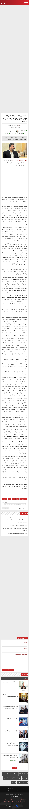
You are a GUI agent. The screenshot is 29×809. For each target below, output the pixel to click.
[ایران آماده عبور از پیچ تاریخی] (23, 721)
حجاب (13, 499)
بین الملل (14, 789)
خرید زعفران (25, 782)
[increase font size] (9, 133)
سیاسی (18, 789)
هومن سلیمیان (13, 760)
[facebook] (3, 508)
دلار (9, 499)
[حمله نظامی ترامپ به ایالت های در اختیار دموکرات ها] (23, 758)
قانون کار (5, 499)
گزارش (26, 678)
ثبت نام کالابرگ (13, 774)
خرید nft (14, 782)
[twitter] (13, 797)
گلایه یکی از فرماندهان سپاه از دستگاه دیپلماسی (17, 533)
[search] (4, 3)
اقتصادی (5, 789)
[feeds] (12, 797)
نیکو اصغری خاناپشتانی (10, 131)
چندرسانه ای (8, 791)
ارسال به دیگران (19, 133)
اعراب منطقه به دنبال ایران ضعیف (10, 682)
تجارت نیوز (21, 508)
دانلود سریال (5, 774)
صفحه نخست (24, 789)
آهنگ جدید (6, 778)
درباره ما (21, 794)
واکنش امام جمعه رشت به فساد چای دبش (18, 525)
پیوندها (11, 794)
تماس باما (16, 794)
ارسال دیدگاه (8, 670)
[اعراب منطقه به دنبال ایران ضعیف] (23, 685)
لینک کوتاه (4, 502)
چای (18, 499)
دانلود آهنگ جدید (23, 774)
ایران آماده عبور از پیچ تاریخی (11, 719)
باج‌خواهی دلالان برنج (22, 522)
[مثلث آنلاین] (25, 3)
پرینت (13, 133)
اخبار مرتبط (24, 514)
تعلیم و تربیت (24, 499)
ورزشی (17, 791)
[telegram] (7, 508)
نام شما (25, 642)
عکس (13, 791)
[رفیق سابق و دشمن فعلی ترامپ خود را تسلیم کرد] (23, 734)
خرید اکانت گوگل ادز (16, 778)
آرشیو (14, 767)
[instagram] (17, 797)
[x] (5, 508)
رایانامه (25, 648)
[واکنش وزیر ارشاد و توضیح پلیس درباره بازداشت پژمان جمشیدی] (23, 709)
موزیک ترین (25, 778)
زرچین (18, 782)
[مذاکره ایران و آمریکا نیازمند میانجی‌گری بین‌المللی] (23, 746)
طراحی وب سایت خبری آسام (10, 805)
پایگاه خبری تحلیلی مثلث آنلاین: (19, 161)
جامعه (21, 791)
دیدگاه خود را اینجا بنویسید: (21, 654)
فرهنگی (9, 789)
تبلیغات (7, 794)
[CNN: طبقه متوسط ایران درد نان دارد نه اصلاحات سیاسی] (23, 697)
